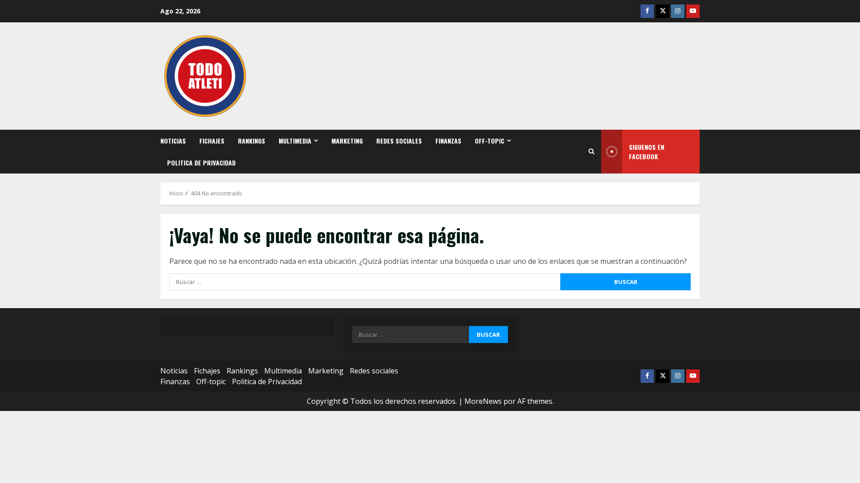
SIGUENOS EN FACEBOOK (646, 151)
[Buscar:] (364, 281)
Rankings (251, 140)
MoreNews (483, 401)
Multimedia (295, 140)
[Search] (591, 151)
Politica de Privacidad (201, 162)
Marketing (347, 140)
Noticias (173, 140)
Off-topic (489, 140)
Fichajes (211, 140)
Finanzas (448, 140)
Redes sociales (399, 140)
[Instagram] (677, 11)
